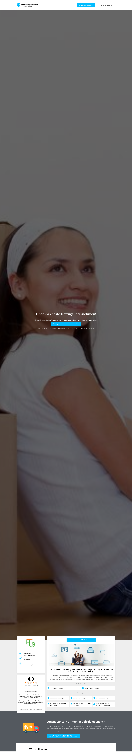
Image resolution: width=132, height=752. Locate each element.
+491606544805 (28, 659)
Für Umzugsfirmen (106, 5)
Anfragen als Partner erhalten (26, 709)
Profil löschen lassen (37, 709)
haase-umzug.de (28, 665)
